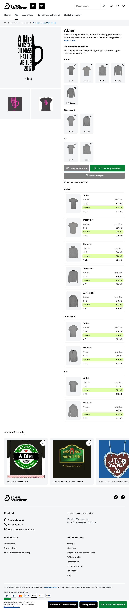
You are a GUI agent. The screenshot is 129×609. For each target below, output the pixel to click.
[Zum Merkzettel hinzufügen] (43, 443)
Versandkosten (50, 587)
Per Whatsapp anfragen (109, 168)
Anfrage (71, 543)
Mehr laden (69, 40)
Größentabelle (74, 557)
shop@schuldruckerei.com (21, 529)
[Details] (75, 65)
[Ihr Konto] (111, 6)
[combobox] (87, 6)
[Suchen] (103, 6)
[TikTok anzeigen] (123, 498)
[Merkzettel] (117, 6)
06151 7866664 (15, 524)
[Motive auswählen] (33, 6)
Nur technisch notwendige (63, 604)
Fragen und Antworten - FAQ (81, 552)
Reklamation (73, 561)
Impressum (10, 543)
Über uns (71, 548)
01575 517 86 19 (16, 520)
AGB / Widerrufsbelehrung (17, 552)
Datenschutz (10, 548)
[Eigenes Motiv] (42, 6)
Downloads (72, 570)
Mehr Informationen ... (12, 607)
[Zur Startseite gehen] (15, 6)
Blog (69, 575)
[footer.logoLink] (15, 498)
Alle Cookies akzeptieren (113, 604)
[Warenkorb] (123, 6)
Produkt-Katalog (75, 566)
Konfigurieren (88, 604)
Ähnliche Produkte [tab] (14, 432)
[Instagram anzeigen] (116, 498)
